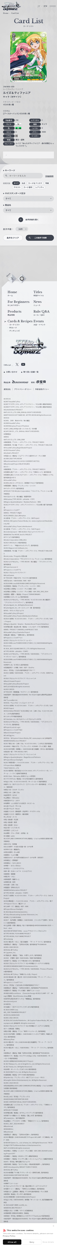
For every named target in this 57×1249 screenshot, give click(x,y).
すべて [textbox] (8, 198)
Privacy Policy (9, 1236)
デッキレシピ (14, 331)
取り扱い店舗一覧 (30, 372)
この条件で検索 (40, 237)
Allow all (12, 1242)
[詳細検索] (49, 176)
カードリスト (14, 324)
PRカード (13, 327)
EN (45, 6)
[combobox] (28, 198)
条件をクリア (13, 237)
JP (39, 6)
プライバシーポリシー (23, 389)
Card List (15, 13)
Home (5, 13)
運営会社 (7, 389)
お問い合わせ (11, 372)
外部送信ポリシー (42, 389)
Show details (48, 1242)
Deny (32, 1242)
